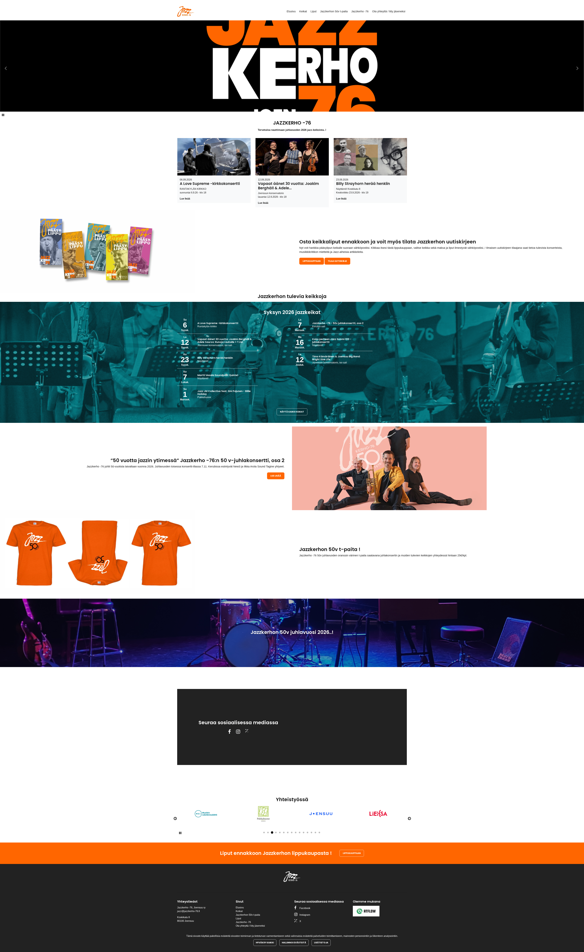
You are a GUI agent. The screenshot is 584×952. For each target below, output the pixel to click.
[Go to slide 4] (275, 832)
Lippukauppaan (312, 261)
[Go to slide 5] (279, 832)
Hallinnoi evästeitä (294, 942)
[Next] (409, 818)
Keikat (303, 11)
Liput (313, 11)
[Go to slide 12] (307, 832)
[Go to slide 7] (287, 832)
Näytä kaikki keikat (292, 411)
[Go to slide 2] (267, 832)
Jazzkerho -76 (359, 11)
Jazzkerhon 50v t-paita (334, 11)
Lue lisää (185, 198)
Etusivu (291, 11)
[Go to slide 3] (271, 832)
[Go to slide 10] (299, 832)
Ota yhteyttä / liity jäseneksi (388, 11)
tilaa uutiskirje (337, 261)
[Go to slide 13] (311, 832)
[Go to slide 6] (283, 832)
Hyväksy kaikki (265, 942)
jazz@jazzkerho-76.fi (188, 911)
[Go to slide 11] (303, 832)
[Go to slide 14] (315, 832)
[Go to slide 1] (264, 832)
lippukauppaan (352, 853)
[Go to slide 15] (319, 832)
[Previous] (174, 818)
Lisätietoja (321, 942)
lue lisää (275, 475)
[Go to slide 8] (291, 832)
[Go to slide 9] (295, 832)
